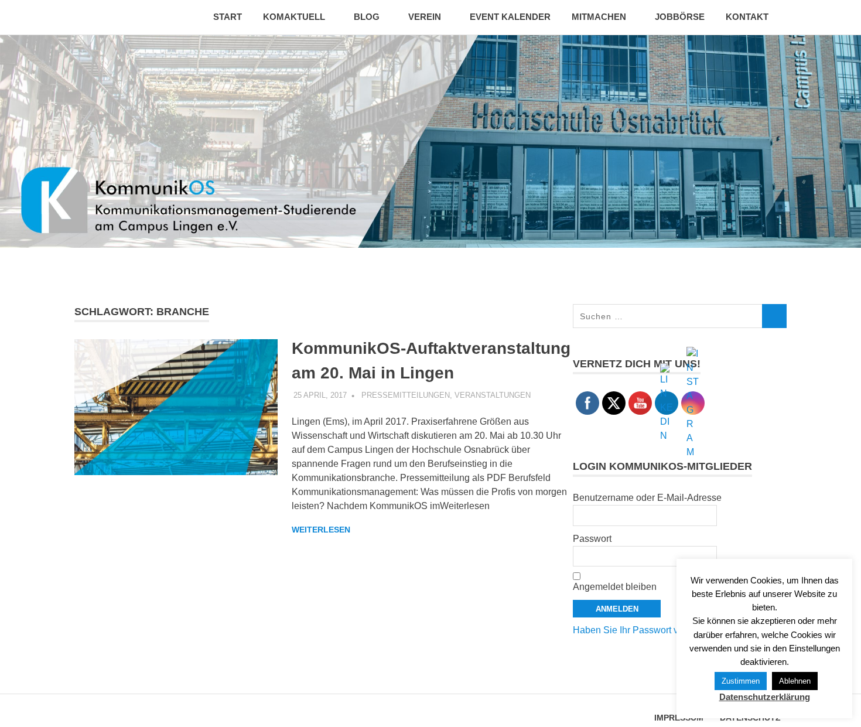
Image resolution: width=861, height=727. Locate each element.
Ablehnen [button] (795, 681)
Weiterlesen (321, 529)
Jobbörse (680, 17)
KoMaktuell (294, 17)
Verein (424, 17)
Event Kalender (510, 17)
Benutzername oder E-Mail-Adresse (647, 498)
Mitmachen (599, 17)
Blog (367, 17)
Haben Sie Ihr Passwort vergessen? (647, 630)
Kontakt (747, 17)
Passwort (592, 539)
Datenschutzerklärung (764, 697)
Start (227, 17)
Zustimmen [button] (741, 681)
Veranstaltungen (493, 395)
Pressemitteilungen (405, 395)
